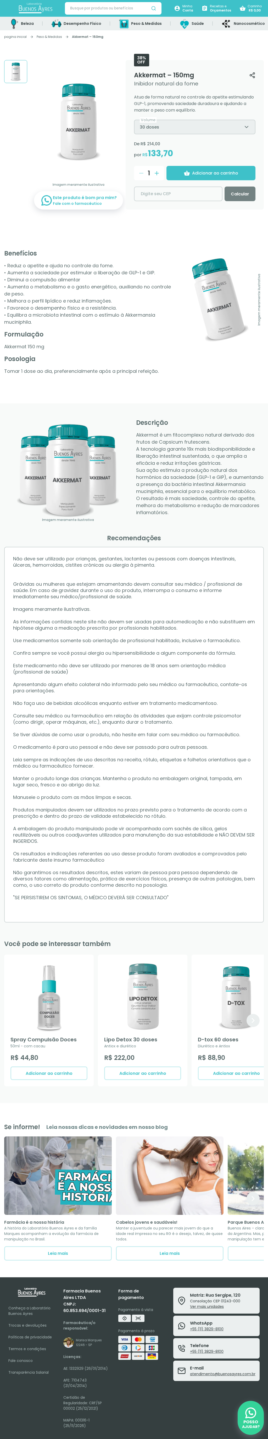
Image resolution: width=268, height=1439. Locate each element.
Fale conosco (20, 1360)
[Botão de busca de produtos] (153, 8)
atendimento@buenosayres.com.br (222, 1374)
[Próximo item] (253, 1020)
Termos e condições (27, 1348)
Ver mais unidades (207, 1306)
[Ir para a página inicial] (35, 8)
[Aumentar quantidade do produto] (157, 173)
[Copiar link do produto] (252, 75)
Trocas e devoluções (27, 1325)
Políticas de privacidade (30, 1337)
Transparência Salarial (28, 1372)
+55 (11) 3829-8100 (207, 1329)
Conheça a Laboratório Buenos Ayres (29, 1310)
